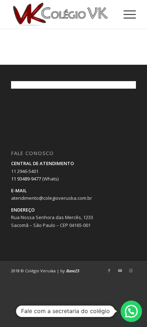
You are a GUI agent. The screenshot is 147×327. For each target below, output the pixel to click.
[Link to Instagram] (130, 270)
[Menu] (126, 14)
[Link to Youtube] (120, 270)
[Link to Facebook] (109, 270)
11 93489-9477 (26, 178)
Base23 (72, 270)
